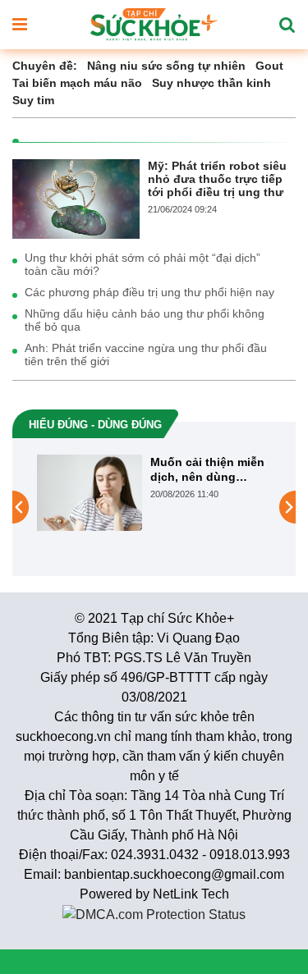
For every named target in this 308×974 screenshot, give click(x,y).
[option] (154, 493)
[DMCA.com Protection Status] (154, 914)
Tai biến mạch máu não (77, 82)
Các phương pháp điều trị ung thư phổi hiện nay (149, 292)
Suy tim (33, 100)
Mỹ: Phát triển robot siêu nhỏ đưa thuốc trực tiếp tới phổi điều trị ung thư (217, 179)
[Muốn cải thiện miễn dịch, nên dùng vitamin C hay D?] (89, 491)
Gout (269, 65)
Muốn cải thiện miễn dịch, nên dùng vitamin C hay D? (207, 469)
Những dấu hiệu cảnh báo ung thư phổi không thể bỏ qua (144, 320)
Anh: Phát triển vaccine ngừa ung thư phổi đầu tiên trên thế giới (146, 354)
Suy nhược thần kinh (211, 82)
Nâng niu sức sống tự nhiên (166, 65)
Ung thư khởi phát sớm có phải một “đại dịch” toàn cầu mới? (142, 264)
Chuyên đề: (44, 65)
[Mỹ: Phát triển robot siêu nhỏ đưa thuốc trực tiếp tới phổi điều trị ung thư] (76, 197)
